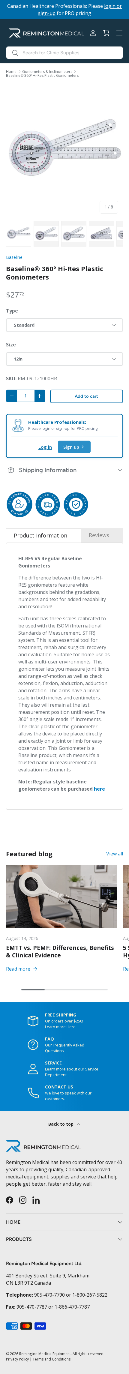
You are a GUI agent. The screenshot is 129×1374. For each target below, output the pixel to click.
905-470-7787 (31, 1307)
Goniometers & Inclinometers (47, 71)
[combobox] (64, 52)
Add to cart (86, 396)
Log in (45, 447)
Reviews (99, 535)
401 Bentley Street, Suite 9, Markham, (48, 1275)
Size (11, 344)
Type (12, 310)
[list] (64, 150)
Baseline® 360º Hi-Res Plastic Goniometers (42, 75)
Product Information (40, 535)
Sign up (71, 447)
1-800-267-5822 (89, 1295)
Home (11, 71)
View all (114, 853)
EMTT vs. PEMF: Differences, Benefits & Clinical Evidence (60, 951)
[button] (106, 33)
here (99, 789)
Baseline (14, 257)
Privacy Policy (17, 1359)
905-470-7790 (49, 1295)
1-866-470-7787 (72, 1307)
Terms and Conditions (51, 1359)
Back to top (61, 1124)
